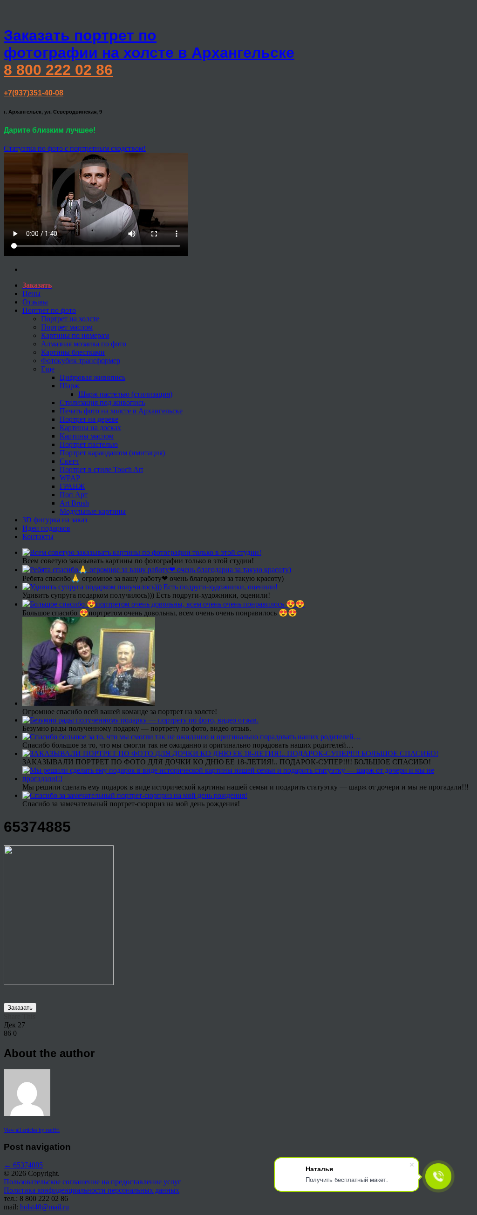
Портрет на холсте (70, 319)
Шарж (69, 386)
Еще (48, 369)
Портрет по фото (49, 310)
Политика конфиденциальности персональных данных (91, 1190)
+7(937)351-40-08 (33, 93)
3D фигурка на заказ (54, 520)
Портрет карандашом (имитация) (112, 453)
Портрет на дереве (89, 419)
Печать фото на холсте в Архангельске (121, 411)
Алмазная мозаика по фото (83, 344)
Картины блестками (73, 352)
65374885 (23, 1165)
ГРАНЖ (72, 486)
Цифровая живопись (92, 377)
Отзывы (35, 302)
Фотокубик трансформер (80, 360)
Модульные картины (93, 511)
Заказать (20, 1007)
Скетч (69, 461)
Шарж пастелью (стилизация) (125, 394)
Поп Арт (74, 495)
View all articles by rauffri (32, 1130)
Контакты (38, 536)
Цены (31, 293)
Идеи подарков (46, 528)
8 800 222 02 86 (58, 69)
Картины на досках (90, 428)
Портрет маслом (67, 327)
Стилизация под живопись (102, 402)
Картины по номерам (75, 335)
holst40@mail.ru (44, 1207)
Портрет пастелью (89, 444)
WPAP (70, 478)
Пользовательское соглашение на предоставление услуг (92, 1182)
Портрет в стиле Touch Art (101, 469)
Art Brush (74, 503)
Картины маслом (87, 436)
